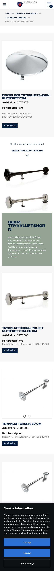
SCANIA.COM (30, 2)
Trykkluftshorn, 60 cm (21, 423)
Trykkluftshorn (16, 17)
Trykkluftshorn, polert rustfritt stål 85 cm (23, 330)
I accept (27, 542)
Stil (7, 13)
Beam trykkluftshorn (26, 226)
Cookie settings (27, 563)
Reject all (27, 553)
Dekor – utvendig (27, 13)
